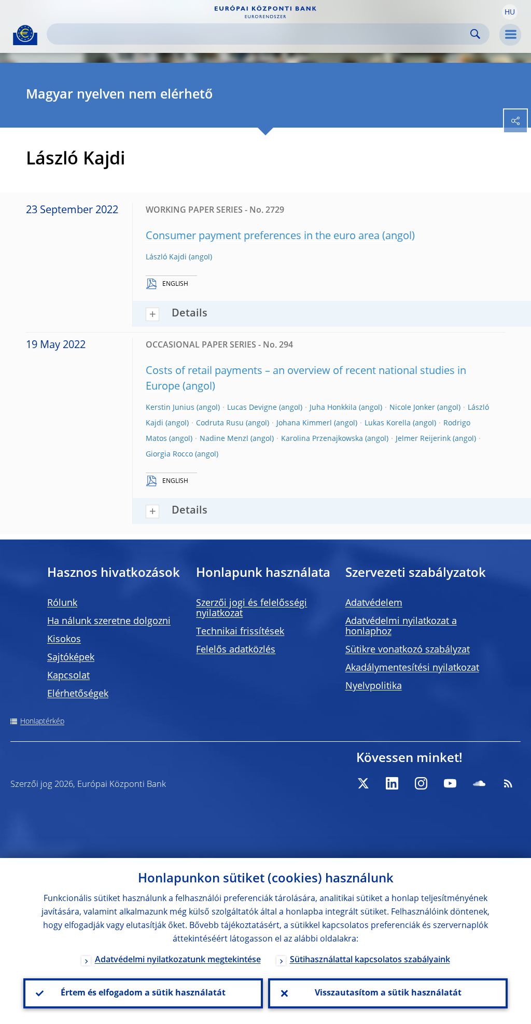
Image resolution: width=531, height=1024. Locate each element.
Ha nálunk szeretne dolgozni (109, 621)
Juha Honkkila (333, 407)
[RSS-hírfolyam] (508, 783)
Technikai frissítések (240, 631)
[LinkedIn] (392, 783)
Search (475, 34)
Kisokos (64, 639)
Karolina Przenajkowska (322, 438)
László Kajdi (166, 257)
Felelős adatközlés (235, 650)
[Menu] (510, 35)
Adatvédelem (373, 603)
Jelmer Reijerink (423, 438)
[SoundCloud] (479, 783)
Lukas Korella (388, 423)
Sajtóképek (70, 657)
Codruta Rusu (220, 423)
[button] (510, 12)
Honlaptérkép (42, 721)
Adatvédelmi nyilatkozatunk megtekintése (178, 960)
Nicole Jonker (412, 407)
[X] (363, 783)
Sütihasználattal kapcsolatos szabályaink (370, 960)
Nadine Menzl (224, 438)
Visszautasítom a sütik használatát (388, 993)
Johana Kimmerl (304, 423)
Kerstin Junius (170, 407)
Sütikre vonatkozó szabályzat (407, 650)
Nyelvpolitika (373, 686)
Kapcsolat (68, 676)
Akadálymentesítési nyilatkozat (412, 668)
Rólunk (62, 603)
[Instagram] (421, 783)
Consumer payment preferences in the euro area (263, 236)
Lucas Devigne (252, 407)
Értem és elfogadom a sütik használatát (143, 993)
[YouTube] (450, 783)
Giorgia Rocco (169, 454)
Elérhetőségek (77, 694)
